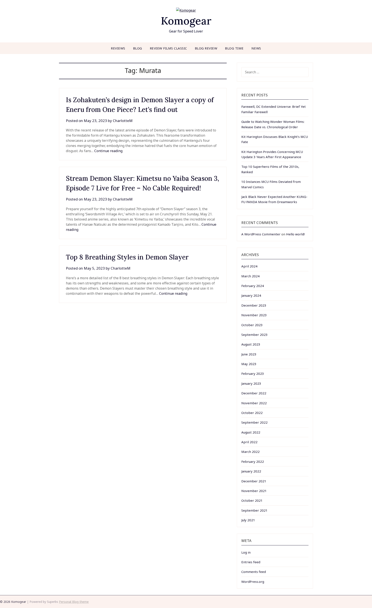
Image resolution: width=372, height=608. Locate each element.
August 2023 (250, 344)
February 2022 (252, 461)
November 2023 (254, 315)
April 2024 (249, 266)
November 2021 (254, 491)
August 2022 (250, 432)
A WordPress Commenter (261, 234)
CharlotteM (123, 120)
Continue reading (108, 150)
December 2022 (253, 393)
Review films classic (168, 48)
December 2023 (253, 305)
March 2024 (250, 276)
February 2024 (252, 286)
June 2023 (248, 354)
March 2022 (250, 451)
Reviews (118, 48)
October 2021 (252, 500)
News (256, 48)
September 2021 (254, 510)
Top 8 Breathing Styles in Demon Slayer (127, 257)
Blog (137, 48)
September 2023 (254, 334)
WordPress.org (252, 581)
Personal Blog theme (74, 602)
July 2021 (248, 520)
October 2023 (252, 325)
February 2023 (252, 373)
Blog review (206, 48)
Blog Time (234, 48)
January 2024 (251, 295)
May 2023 (248, 364)
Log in (246, 552)
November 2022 (254, 403)
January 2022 (251, 471)
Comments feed (253, 571)
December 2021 (253, 481)
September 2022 (254, 422)
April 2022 (249, 442)
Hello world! (295, 234)
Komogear (186, 20)
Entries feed (250, 562)
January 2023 (251, 383)
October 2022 (252, 412)
